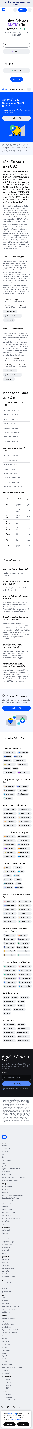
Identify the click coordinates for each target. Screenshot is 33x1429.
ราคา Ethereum (7, 1382)
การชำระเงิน (6, 1289)
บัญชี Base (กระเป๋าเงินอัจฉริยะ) (12, 1330)
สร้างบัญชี (5, 1236)
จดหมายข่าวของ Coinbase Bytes (13, 1195)
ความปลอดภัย (6, 1160)
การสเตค (5, 1300)
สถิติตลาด (5, 1192)
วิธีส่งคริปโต (6, 1221)
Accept (23, 1424)
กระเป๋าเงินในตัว (7, 1327)
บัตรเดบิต (5, 1274)
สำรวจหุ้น (5, 1189)
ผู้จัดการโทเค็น (6, 1291)
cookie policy (12, 1413)
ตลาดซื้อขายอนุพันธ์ (8, 1309)
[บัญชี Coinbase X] (2, 1407)
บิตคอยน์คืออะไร (7, 1209)
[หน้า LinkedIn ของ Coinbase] (8, 1407)
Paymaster (6, 1341)
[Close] (28, 1414)
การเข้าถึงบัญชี (7, 1247)
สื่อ (3, 1157)
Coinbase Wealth (8, 1268)
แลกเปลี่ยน (5, 1303)
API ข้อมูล (5, 1347)
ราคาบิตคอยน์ (6, 1379)
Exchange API (7, 1364)
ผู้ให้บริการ (5, 1166)
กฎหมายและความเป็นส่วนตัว (11, 1169)
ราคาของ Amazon (8, 1403)
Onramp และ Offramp (9, 1333)
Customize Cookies (14, 1419)
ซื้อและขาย (5, 1259)
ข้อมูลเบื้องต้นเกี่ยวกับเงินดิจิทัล (11, 1198)
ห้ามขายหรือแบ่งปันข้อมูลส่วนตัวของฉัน (15, 1177)
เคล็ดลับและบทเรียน (8, 1201)
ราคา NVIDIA (6, 1394)
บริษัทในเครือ (6, 1151)
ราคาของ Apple (7, 1397)
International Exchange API (12, 1367)
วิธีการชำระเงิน (7, 1245)
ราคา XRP (5, 1388)
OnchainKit (6, 1344)
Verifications (6, 1350)
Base (3, 1321)
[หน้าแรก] (3, 10)
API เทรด (5, 1338)
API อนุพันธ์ (6, 1373)
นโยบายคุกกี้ (6, 1172)
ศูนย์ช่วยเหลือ (6, 1230)
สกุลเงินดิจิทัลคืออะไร (9, 1212)
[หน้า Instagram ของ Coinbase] (14, 1407)
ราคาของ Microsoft (9, 1400)
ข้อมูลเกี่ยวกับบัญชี (8, 1242)
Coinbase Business (9, 1286)
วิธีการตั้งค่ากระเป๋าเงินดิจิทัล (11, 1218)
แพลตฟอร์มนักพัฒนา (8, 1318)
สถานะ (4, 1253)
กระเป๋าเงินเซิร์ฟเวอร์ (8, 1324)
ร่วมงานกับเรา (6, 1148)
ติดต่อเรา (5, 1233)
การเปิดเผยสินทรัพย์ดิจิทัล (10, 1180)
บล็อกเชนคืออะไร (7, 1215)
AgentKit (5, 1356)
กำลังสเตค (5, 1359)
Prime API (5, 1370)
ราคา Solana (6, 1385)
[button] (29, 10)
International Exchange (10, 1306)
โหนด (4, 1353)
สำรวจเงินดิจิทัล (7, 1186)
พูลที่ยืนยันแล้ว (6, 1312)
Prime (4, 1298)
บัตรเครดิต (5, 1271)
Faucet (4, 1362)
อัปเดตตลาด (6, 1207)
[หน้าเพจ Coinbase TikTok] (20, 1407)
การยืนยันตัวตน (7, 1239)
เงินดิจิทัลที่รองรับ (7, 1250)
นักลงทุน (4, 1163)
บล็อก (4, 1154)
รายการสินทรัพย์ (7, 1283)
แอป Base (5, 1262)
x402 (3, 1336)
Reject (9, 1424)
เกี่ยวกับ (4, 1146)
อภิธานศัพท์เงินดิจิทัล (8, 1204)
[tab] (4, 89)
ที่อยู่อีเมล (4, 1073)
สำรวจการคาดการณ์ (8, 1277)
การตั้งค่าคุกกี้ (6, 1174)
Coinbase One (7, 1265)
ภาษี (3, 1224)
